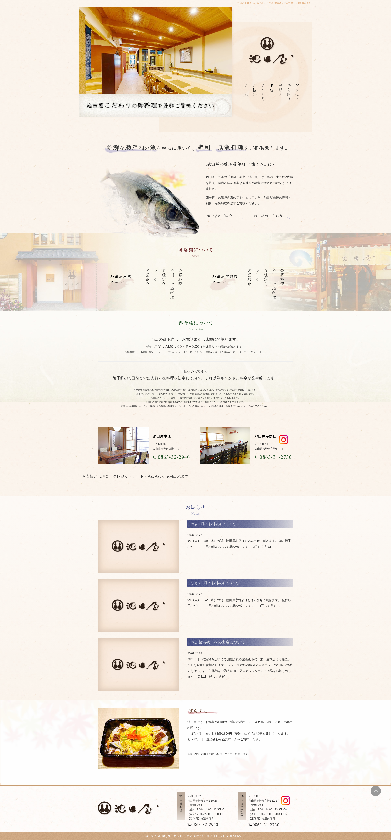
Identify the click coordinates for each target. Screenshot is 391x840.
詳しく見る (262, 546)
